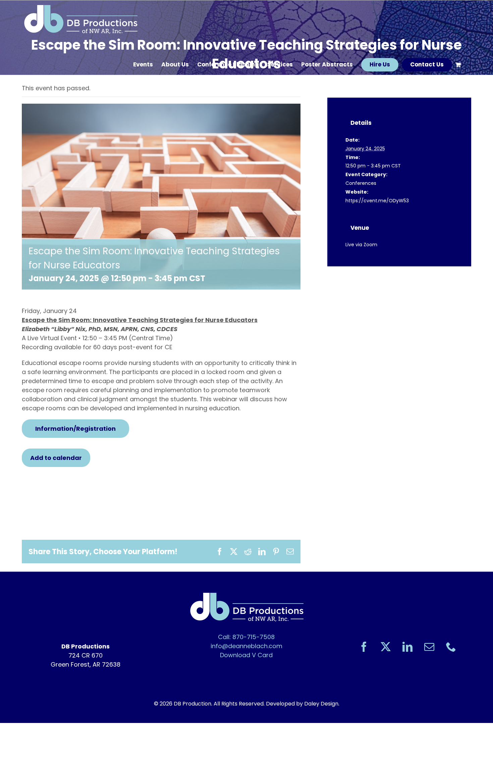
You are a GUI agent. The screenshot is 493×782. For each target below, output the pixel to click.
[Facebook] (364, 647)
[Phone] (451, 647)
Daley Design (321, 704)
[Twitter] (386, 647)
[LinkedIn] (407, 647)
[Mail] (429, 647)
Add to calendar (56, 457)
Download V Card (246, 655)
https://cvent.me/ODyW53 (377, 200)
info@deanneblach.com (246, 646)
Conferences (360, 183)
